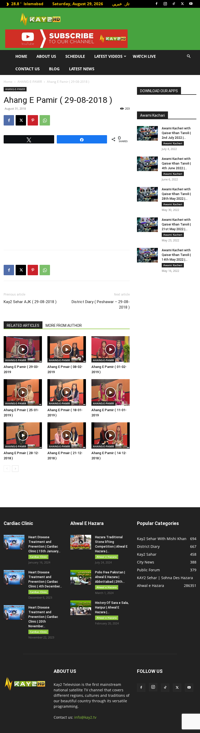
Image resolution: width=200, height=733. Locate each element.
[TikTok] (174, 3)
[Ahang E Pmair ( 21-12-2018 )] (66, 435)
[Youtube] (191, 3)
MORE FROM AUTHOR (64, 325)
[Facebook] (156, 3)
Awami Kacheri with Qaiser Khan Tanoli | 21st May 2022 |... (176, 224)
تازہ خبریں (120, 3)
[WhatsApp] (45, 120)
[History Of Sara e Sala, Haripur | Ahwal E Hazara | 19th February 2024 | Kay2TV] (80, 607)
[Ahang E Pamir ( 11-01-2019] (110, 392)
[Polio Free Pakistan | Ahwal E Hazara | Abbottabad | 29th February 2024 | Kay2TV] (80, 577)
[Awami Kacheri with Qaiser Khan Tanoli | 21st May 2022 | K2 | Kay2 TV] (147, 224)
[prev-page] (7, 468)
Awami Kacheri (172, 143)
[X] (182, 3)
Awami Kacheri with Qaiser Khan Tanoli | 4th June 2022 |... (176, 163)
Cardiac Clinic (38, 557)
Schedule (75, 56)
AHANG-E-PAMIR (29, 81)
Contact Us (27, 68)
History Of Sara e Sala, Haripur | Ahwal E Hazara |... (112, 607)
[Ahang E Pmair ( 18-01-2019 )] (66, 392)
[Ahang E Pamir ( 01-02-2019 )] (110, 349)
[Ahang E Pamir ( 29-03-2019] (23, 349)
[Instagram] (165, 3)
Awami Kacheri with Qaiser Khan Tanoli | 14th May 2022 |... (176, 254)
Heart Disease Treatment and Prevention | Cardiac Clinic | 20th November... (43, 617)
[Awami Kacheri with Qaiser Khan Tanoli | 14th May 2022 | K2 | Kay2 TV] (147, 255)
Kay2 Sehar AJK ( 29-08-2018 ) (30, 301)
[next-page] (15, 468)
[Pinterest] (33, 120)
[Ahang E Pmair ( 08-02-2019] (66, 349)
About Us (46, 56)
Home (21, 56)
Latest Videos (108, 56)
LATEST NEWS (81, 68)
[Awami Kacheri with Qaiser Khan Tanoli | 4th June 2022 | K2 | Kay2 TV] (147, 163)
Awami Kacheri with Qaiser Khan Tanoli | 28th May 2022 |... (176, 194)
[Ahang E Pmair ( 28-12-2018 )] (23, 435)
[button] (188, 56)
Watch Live (144, 56)
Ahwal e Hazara (107, 557)
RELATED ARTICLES (23, 325)
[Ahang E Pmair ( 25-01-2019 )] (23, 392)
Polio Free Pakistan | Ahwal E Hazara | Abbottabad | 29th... (110, 577)
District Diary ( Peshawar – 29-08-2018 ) (101, 304)
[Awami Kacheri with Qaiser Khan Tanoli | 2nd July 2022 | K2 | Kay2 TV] (147, 133)
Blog (54, 68)
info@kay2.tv (85, 717)
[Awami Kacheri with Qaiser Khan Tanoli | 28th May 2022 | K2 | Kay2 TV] (147, 194)
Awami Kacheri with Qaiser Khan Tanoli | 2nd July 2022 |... (176, 133)
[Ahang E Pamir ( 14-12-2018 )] (110, 435)
